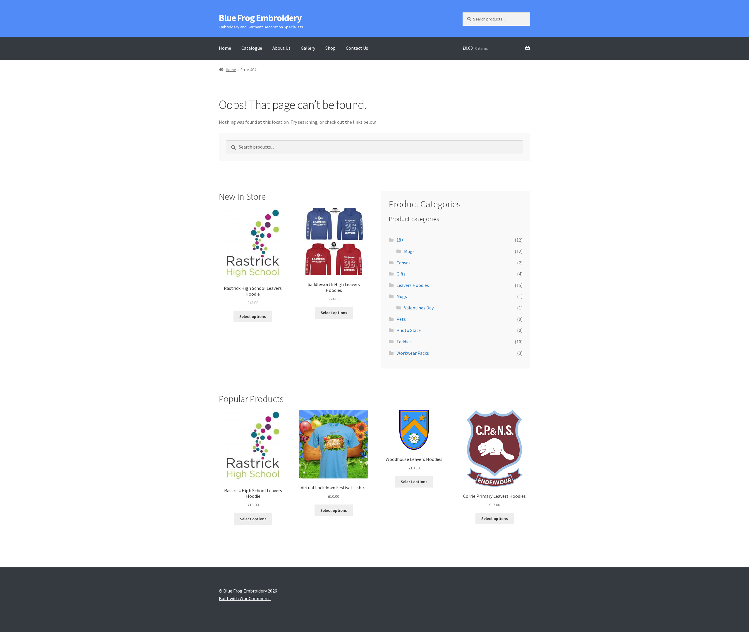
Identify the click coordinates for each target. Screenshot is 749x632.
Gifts (401, 274)
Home (225, 48)
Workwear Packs (412, 353)
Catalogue (251, 48)
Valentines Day (419, 308)
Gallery (308, 48)
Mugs (409, 251)
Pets (401, 319)
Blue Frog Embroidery (260, 18)
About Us (281, 48)
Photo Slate (408, 330)
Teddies (404, 342)
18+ (400, 240)
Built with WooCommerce (245, 598)
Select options (252, 316)
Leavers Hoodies (412, 285)
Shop (330, 48)
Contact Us (357, 48)
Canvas (403, 263)
